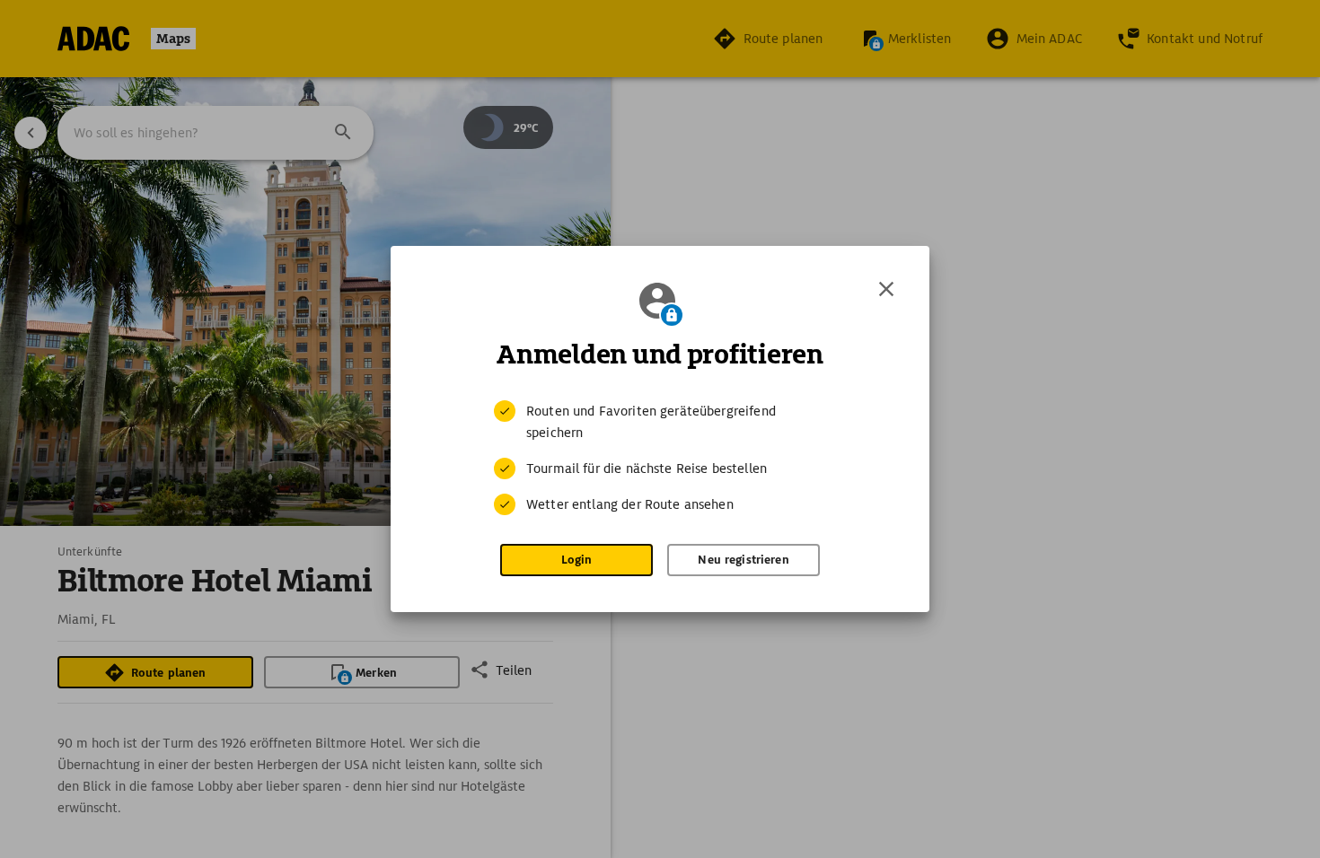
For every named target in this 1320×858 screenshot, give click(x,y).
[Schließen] (886, 289)
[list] (660, 457)
